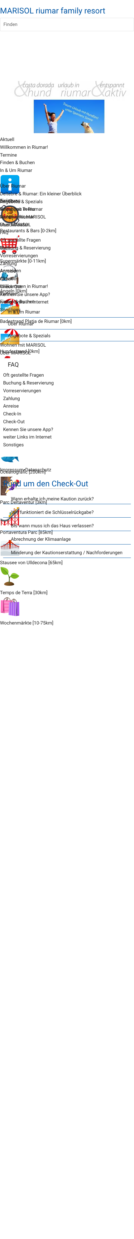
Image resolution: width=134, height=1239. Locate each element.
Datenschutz (38, 470)
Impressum (11, 470)
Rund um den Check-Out (45, 484)
